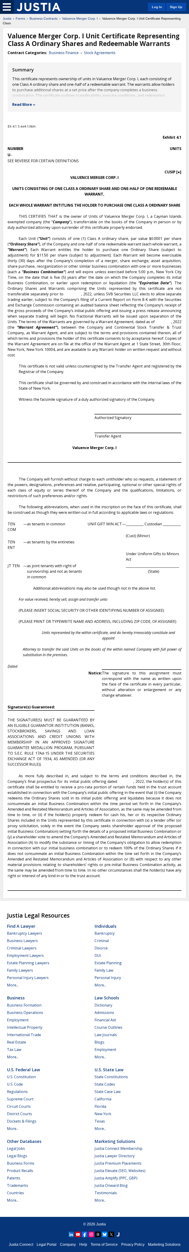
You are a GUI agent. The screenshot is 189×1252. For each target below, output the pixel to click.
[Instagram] (91, 1234)
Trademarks (17, 1185)
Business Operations (25, 1012)
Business (16, 998)
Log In (157, 7)
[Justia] (38, 7)
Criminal (101, 940)
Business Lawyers (22, 940)
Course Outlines (108, 1027)
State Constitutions (111, 1076)
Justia (7, 18)
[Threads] (98, 1234)
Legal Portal (46, 1244)
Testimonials (105, 1192)
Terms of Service (104, 1244)
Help (83, 1244)
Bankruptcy (104, 933)
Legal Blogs (17, 1155)
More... (12, 985)
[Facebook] (84, 1234)
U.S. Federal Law (23, 1069)
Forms (20, 18)
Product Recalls (20, 1170)
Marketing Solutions (114, 1141)
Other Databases (24, 1141)
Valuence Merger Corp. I (80, 18)
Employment (18, 1019)
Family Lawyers (20, 970)
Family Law (103, 970)
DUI (97, 955)
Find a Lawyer (21, 926)
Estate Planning (108, 962)
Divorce (101, 948)
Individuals (105, 926)
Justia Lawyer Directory (114, 1155)
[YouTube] (78, 1234)
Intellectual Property (24, 1027)
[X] (111, 1234)
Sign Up (176, 7)
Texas (99, 1121)
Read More (22, 104)
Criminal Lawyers (21, 948)
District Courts (19, 1113)
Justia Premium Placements (118, 1163)
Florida (100, 1106)
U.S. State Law (109, 1069)
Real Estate (16, 1042)
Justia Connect (21, 1244)
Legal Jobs (16, 1148)
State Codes (104, 1084)
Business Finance (64, 52)
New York (102, 1113)
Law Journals (105, 1034)
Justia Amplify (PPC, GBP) (115, 1178)
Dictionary (103, 1005)
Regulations (17, 1091)
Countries (15, 1192)
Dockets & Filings (21, 1121)
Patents (13, 1178)
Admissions (104, 1012)
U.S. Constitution (21, 1076)
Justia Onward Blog (111, 1185)
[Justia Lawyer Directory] (118, 1234)
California (102, 1099)
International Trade (24, 1034)
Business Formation (24, 1005)
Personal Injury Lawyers (28, 977)
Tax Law (14, 1049)
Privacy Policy (133, 1244)
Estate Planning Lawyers (28, 962)
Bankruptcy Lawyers (24, 933)
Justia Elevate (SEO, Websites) (119, 1170)
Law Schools (106, 998)
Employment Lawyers (25, 955)
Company (68, 1244)
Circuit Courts (19, 1106)
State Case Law (107, 1091)
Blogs (99, 1042)
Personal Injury (107, 977)
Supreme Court (20, 1099)
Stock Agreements (99, 52)
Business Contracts (44, 18)
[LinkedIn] (71, 1234)
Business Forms (20, 1163)
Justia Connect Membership (118, 1148)
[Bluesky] (104, 1234)
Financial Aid (105, 1019)
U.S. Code (15, 1084)
